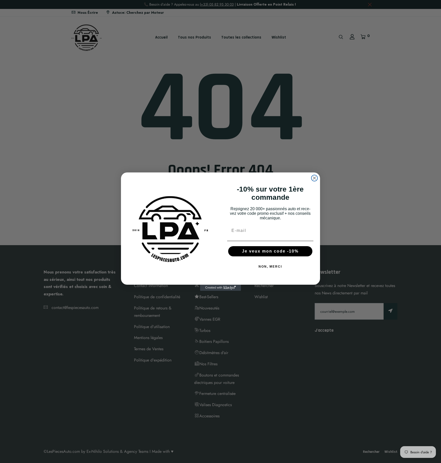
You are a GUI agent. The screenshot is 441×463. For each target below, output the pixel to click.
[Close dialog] (314, 178)
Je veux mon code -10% (270, 251)
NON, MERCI (270, 266)
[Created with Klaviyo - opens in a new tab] (220, 288)
